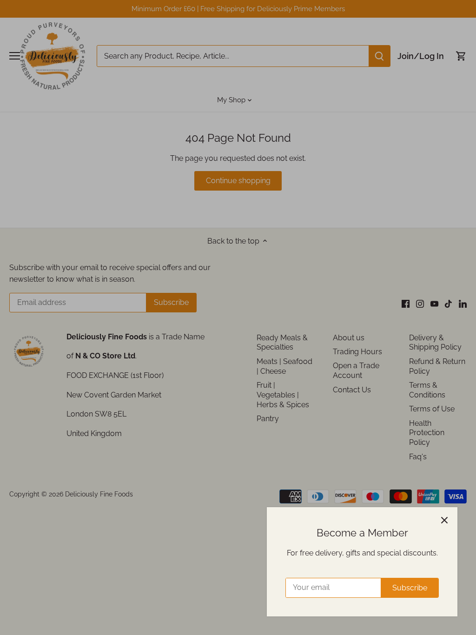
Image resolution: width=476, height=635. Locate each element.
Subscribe (409, 587)
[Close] (444, 520)
